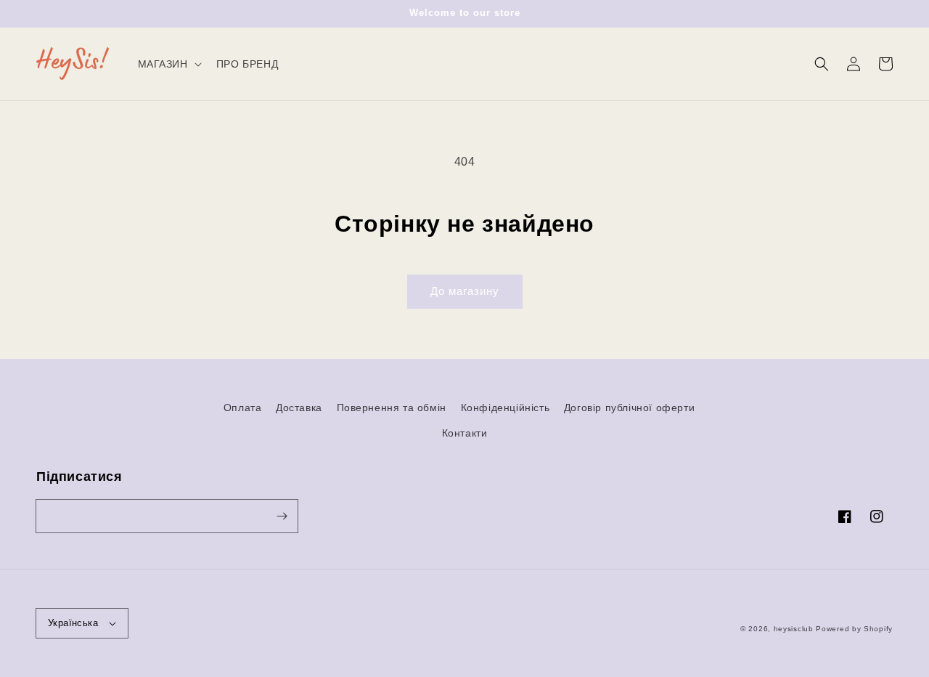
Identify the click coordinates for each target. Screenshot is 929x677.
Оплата (243, 407)
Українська (73, 622)
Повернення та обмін (391, 407)
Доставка (299, 407)
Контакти (465, 433)
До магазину (464, 291)
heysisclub (794, 629)
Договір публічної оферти (629, 407)
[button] (822, 64)
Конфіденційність (505, 407)
